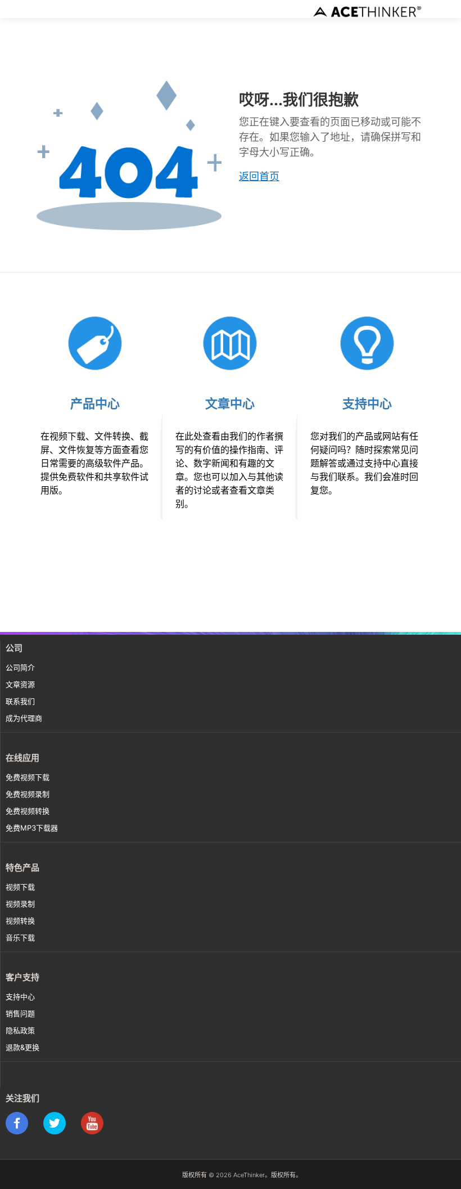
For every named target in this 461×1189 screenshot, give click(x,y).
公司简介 (20, 667)
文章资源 (20, 684)
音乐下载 (20, 937)
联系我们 (20, 701)
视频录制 (20, 903)
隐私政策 (20, 1030)
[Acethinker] (368, 11)
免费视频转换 (27, 810)
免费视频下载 (27, 777)
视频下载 (20, 886)
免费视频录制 (27, 793)
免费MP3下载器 (32, 827)
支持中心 (367, 403)
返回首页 (259, 176)
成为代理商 (24, 718)
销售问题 (20, 1013)
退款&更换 (22, 1047)
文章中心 (230, 403)
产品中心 (95, 403)
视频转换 (20, 920)
